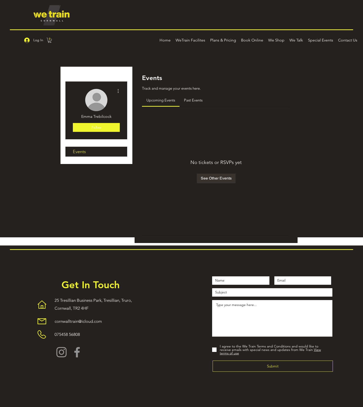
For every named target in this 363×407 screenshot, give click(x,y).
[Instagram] (61, 352)
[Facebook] (77, 352)
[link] (160, 100)
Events (79, 151)
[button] (50, 40)
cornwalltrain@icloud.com (78, 321)
